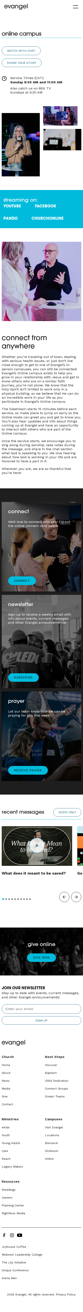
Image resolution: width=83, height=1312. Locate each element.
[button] (74, 7)
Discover (51, 1065)
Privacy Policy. (66, 1294)
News (6, 1080)
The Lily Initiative (14, 1262)
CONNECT (22, 580)
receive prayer (28, 770)
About (6, 1072)
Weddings (9, 1189)
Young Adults (11, 1143)
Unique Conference (15, 1270)
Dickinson (51, 1151)
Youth (6, 1135)
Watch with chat (21, 50)
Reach (6, 1158)
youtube (12, 206)
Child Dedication (56, 1080)
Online (49, 1158)
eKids (6, 1127)
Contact (7, 1104)
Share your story (21, 62)
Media (6, 1088)
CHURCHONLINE (47, 219)
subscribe (23, 677)
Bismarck (51, 1143)
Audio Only (67, 812)
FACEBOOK (45, 206)
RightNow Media (13, 1213)
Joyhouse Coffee (14, 1246)
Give (5, 1096)
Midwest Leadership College (22, 1254)
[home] (16, 7)
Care (5, 1151)
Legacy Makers (12, 1166)
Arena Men (9, 1278)
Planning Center (13, 1205)
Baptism (51, 1072)
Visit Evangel (54, 1127)
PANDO (10, 219)
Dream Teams (55, 1096)
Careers (7, 1197)
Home (6, 1065)
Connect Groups (56, 1088)
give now (41, 957)
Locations (52, 1135)
